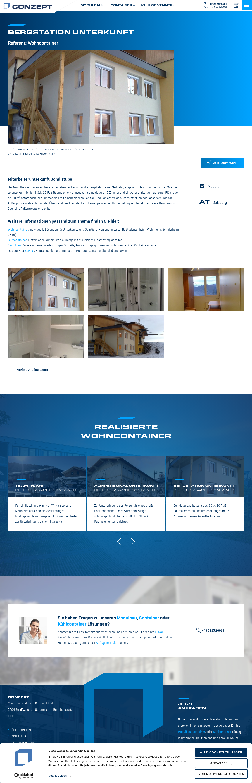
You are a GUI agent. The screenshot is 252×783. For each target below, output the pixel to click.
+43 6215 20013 (213, 630)
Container (149, 618)
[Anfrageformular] (236, 5)
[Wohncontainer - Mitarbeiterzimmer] (206, 289)
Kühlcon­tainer (72, 624)
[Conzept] (9, 149)
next (131, 542)
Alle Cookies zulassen (221, 752)
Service (29, 250)
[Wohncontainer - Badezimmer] (126, 289)
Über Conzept (21, 730)
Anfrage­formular (107, 643)
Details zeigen (57, 775)
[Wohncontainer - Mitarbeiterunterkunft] (46, 289)
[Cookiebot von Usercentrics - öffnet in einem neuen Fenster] (24, 776)
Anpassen (219, 763)
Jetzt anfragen (224, 162)
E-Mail (159, 632)
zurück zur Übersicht (32, 370)
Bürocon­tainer (17, 240)
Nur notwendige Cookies (221, 773)
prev (121, 542)
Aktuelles (18, 736)
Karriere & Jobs (23, 742)
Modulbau (14, 245)
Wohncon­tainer (18, 229)
